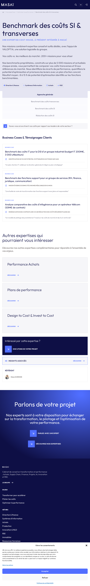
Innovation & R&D (9, 530)
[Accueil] (3, 12)
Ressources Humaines (11, 541)
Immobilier (6, 537)
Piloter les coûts (9, 499)
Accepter (45, 571)
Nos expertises (10, 12)
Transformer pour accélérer (14, 495)
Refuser (45, 578)
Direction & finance (10, 515)
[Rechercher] (75, 4)
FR (80, 5)
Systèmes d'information (12, 518)
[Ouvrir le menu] (86, 5)
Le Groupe (6, 482)
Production (6, 526)
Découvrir (11, 275)
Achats (5, 522)
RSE (4, 533)
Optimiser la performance (25, 12)
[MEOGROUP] (7, 4)
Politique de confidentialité (45, 583)
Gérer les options (7, 565)
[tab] (45, 94)
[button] (86, 545)
